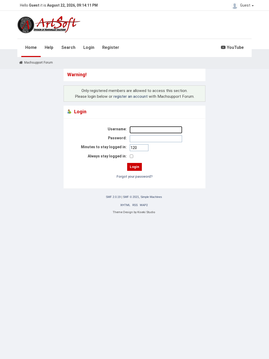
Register (110, 47)
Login (88, 47)
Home (31, 47)
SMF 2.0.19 (113, 196)
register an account (130, 96)
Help (49, 47)
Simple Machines (151, 196)
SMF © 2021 (131, 196)
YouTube (235, 47)
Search (68, 47)
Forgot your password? (135, 176)
